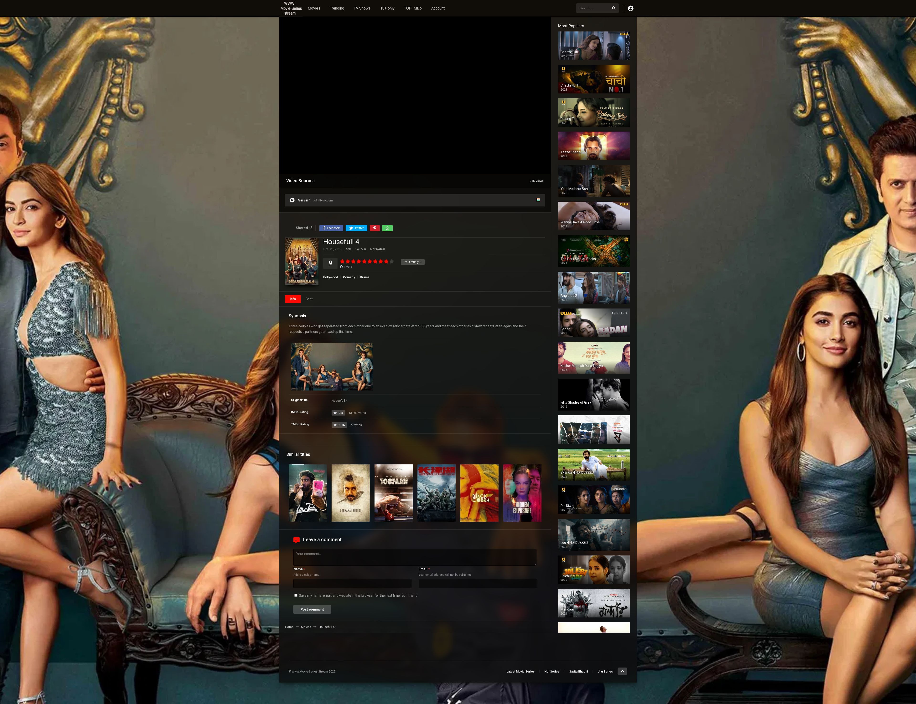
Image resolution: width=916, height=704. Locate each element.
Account (438, 8)
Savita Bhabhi (578, 671)
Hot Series (551, 671)
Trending (337, 8)
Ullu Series (605, 671)
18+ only (387, 8)
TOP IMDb (413, 8)
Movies (314, 8)
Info (293, 299)
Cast (309, 299)
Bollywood (330, 277)
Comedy (349, 277)
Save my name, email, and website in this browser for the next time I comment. (358, 595)
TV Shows (362, 8)
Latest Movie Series (520, 671)
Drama (364, 277)
